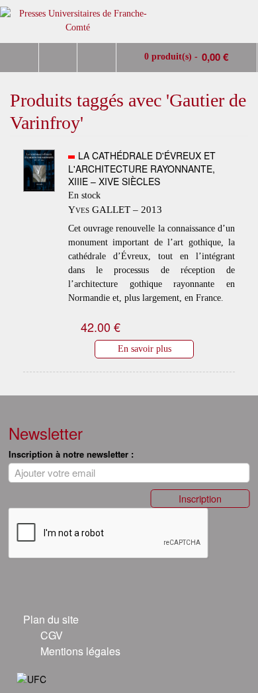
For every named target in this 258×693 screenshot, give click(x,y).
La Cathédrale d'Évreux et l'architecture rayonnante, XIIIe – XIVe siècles (142, 168)
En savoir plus (144, 348)
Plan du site (51, 619)
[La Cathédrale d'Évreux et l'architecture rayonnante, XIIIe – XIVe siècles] (39, 201)
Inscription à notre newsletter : (71, 454)
